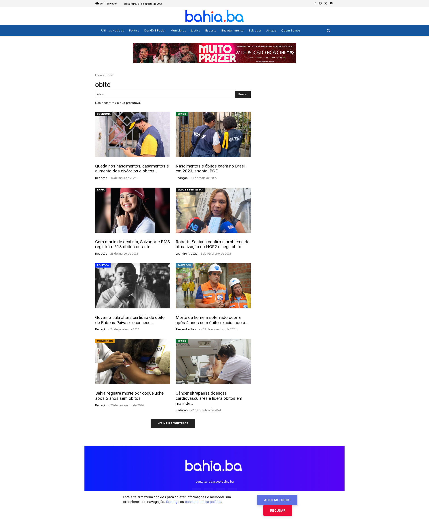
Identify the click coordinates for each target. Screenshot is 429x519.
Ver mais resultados (173, 423)
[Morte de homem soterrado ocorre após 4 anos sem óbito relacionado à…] (213, 285)
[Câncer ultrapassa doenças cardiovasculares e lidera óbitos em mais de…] (213, 361)
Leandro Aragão (187, 253)
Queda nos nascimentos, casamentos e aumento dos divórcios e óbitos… (132, 168)
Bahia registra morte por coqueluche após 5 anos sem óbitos (129, 396)
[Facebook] (315, 3)
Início (98, 75)
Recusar (277, 510)
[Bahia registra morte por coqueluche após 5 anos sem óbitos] (132, 361)
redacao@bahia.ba (221, 481)
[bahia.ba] (214, 16)
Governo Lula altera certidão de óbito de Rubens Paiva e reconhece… (130, 320)
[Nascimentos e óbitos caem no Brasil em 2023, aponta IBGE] (213, 134)
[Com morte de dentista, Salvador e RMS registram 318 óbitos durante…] (132, 210)
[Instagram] (320, 3)
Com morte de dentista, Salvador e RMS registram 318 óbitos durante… (132, 244)
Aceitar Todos (277, 500)
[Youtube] (331, 3)
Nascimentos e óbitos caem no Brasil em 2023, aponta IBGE (211, 168)
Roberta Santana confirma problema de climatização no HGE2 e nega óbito (212, 244)
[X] (325, 3)
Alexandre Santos (188, 329)
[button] (328, 30)
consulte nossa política (203, 502)
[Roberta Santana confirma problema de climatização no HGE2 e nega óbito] (213, 210)
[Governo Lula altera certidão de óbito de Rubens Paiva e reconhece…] (132, 285)
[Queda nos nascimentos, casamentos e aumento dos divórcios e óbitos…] (132, 134)
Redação (101, 178)
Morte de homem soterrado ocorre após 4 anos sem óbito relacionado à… (212, 320)
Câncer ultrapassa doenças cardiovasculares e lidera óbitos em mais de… (209, 398)
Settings (172, 502)
